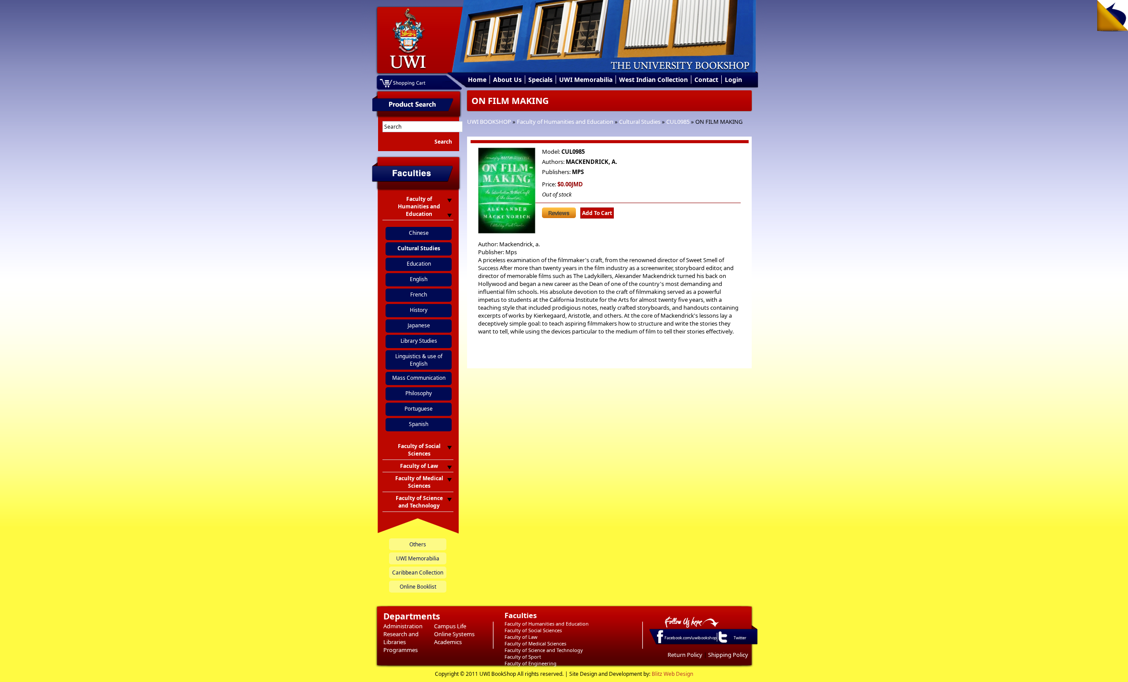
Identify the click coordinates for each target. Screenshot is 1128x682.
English (418, 279)
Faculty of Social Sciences (533, 630)
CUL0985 (678, 122)
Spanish (418, 424)
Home (477, 79)
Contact (706, 79)
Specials (540, 79)
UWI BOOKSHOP (489, 122)
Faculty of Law (521, 637)
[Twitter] (722, 642)
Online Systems (454, 634)
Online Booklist (418, 586)
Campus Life (450, 626)
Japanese (419, 325)
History (418, 310)
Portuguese (418, 408)
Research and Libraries (401, 638)
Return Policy (685, 655)
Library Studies (419, 341)
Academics (448, 642)
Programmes (400, 650)
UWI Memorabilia (585, 79)
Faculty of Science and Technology (544, 650)
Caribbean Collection (417, 572)
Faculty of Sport (523, 656)
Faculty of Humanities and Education (565, 122)
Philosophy (418, 393)
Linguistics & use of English (418, 359)
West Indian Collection (653, 79)
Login (733, 79)
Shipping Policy (728, 655)
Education (419, 263)
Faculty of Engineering (531, 663)
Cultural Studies (639, 122)
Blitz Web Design (672, 674)
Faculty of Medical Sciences (535, 643)
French (418, 294)
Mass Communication (418, 378)
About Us (507, 79)
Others (417, 544)
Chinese (419, 233)
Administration (403, 626)
